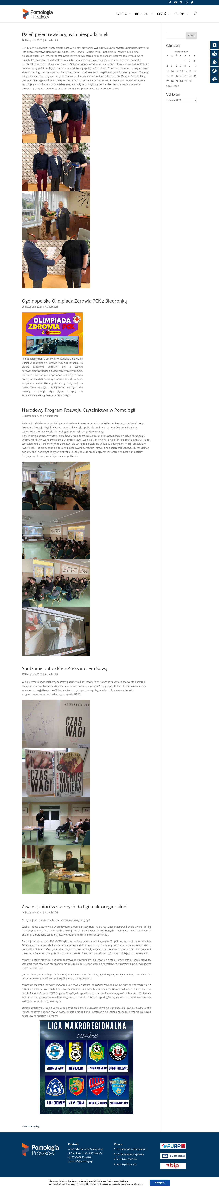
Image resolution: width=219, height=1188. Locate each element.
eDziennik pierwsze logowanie (131, 1149)
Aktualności (51, 40)
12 (172, 70)
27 (177, 81)
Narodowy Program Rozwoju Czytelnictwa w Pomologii (78, 410)
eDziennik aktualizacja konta (130, 1154)
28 (181, 81)
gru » (176, 85)
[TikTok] (192, 3)
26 (172, 81)
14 (181, 70)
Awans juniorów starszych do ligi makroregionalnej (74, 906)
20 (177, 75)
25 (167, 81)
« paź (169, 85)
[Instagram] (181, 3)
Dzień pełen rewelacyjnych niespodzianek (65, 34)
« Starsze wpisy (30, 1126)
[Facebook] (170, 3)
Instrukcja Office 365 (126, 1164)
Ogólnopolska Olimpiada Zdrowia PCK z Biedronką (74, 301)
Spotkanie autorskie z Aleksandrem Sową (64, 668)
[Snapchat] (186, 3)
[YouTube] (175, 3)
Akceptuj (160, 1182)
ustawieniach (135, 1184)
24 (195, 75)
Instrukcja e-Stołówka (127, 1159)
